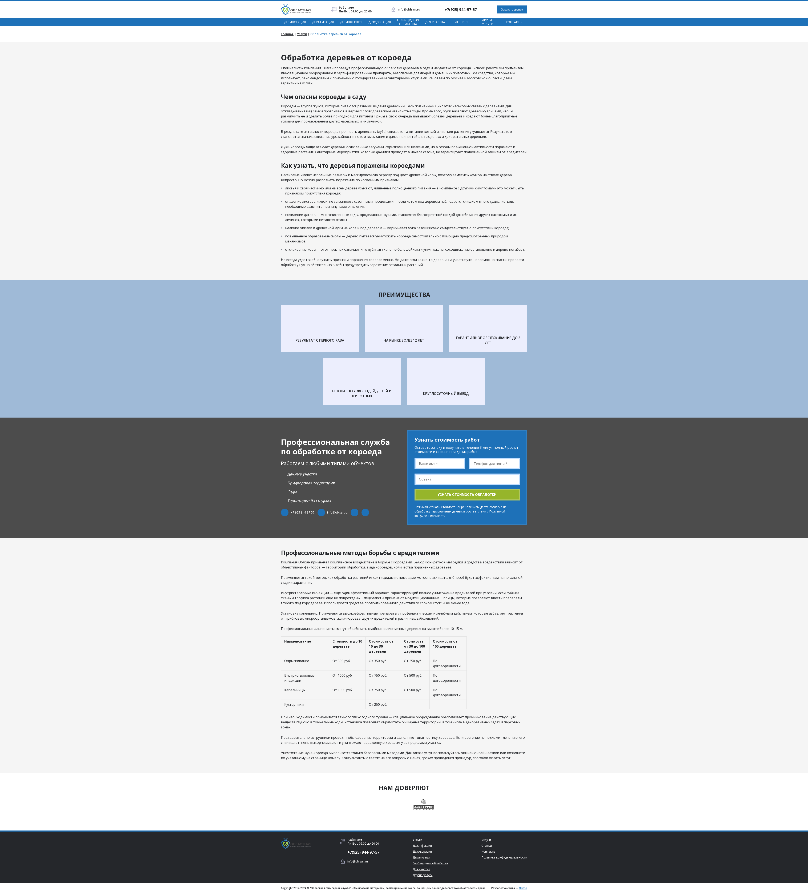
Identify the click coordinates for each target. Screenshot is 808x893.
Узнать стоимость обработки (467, 494)
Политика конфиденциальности (504, 857)
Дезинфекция (351, 22)
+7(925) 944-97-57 (461, 9)
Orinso (523, 888)
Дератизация (323, 22)
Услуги (302, 34)
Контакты (514, 22)
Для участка (435, 22)
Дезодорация (379, 22)
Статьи (486, 846)
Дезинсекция (295, 22)
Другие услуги (487, 22)
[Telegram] (354, 512)
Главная (287, 34)
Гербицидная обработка (408, 22)
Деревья (461, 22)
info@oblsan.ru (408, 9)
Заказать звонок (512, 9)
